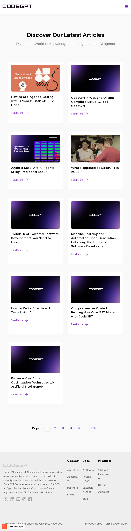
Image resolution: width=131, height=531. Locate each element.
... (89, 428)
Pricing (71, 494)
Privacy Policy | (94, 523)
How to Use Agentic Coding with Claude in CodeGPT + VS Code (33, 101)
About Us (73, 470)
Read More (17, 113)
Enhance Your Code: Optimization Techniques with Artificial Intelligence (33, 382)
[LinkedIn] (12, 500)
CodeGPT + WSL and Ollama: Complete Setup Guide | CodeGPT (93, 102)
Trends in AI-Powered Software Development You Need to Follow (35, 238)
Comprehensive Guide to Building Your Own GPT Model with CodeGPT (93, 312)
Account (103, 492)
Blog (85, 498)
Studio (102, 485)
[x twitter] (6, 500)
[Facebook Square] (30, 500)
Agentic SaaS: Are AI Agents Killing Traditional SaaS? (32, 170)
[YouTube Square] (18, 500)
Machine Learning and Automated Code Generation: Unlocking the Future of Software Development (94, 240)
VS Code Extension (103, 474)
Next (96, 428)
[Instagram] (24, 500)
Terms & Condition (116, 523)
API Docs (88, 470)
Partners (72, 487)
